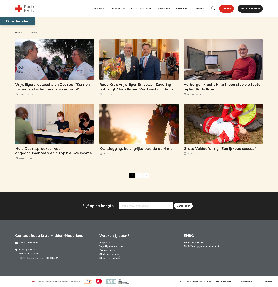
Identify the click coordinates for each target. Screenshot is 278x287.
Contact (199, 8)
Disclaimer (267, 282)
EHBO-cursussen (141, 8)
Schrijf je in (183, 205)
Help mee (98, 8)
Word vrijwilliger (250, 8)
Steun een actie (108, 257)
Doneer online (107, 250)
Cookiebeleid (246, 282)
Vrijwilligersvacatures (111, 246)
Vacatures (164, 8)
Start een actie (108, 254)
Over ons (181, 8)
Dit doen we (118, 8)
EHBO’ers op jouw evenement (201, 246)
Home (18, 32)
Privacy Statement (223, 282)
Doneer (226, 8)
